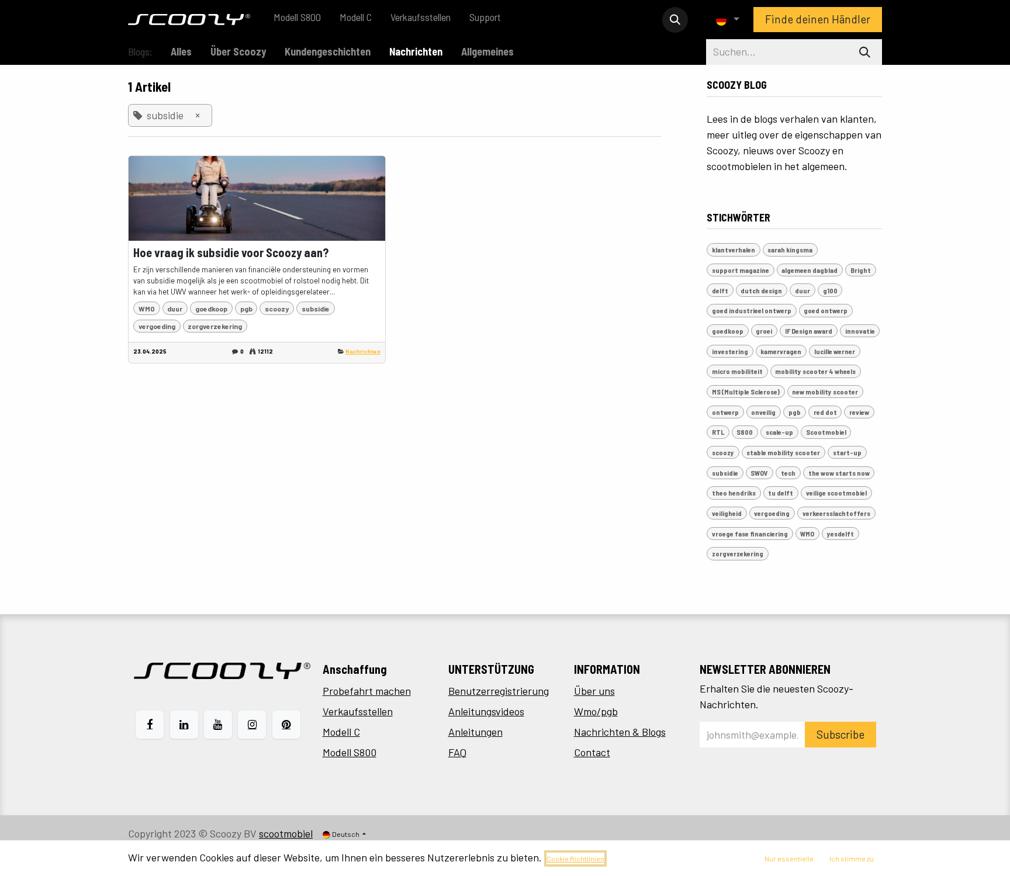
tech (788, 473)
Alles (181, 51)
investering (730, 351)
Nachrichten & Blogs (620, 731)
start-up (847, 452)
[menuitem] (297, 19)
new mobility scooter (825, 391)
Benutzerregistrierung (498, 690)
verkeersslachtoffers (836, 513)
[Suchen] (865, 52)
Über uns (594, 690)
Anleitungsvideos (486, 711)
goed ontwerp (826, 310)
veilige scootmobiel (836, 493)
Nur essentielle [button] (789, 858)
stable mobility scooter (783, 452)
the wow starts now (839, 473)
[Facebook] (150, 725)
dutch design (761, 290)
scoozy (277, 308)
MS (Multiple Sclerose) (746, 391)
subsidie (316, 308)
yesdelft (840, 533)
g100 (830, 290)
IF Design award (808, 331)
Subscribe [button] (840, 734)
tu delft (780, 493)
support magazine (740, 270)
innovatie (860, 331)
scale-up (779, 432)
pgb (246, 308)
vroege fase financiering (750, 533)
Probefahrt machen (367, 690)
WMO (147, 308)
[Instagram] (252, 725)
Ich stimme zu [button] (851, 858)
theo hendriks (734, 493)
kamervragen (780, 351)
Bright (860, 270)
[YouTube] (218, 725)
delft (720, 290)
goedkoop (211, 308)
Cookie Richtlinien (575, 858)
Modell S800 (349, 752)
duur (174, 308)
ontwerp (725, 412)
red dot (825, 412)
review (859, 412)
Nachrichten (363, 351)
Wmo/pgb (596, 711)
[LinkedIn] (184, 725)
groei (764, 331)
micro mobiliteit (737, 371)
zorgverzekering (215, 326)
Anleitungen (475, 731)
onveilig (763, 412)
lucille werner (834, 351)
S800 (744, 432)
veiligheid (727, 513)
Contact (592, 752)
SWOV (759, 473)
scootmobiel (286, 833)
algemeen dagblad (809, 270)
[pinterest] (286, 725)
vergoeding (157, 326)
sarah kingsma (789, 249)
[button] (675, 20)
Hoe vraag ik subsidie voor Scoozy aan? (230, 252)
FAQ (457, 752)
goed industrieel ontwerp (751, 310)
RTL (718, 432)
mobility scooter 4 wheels (815, 371)
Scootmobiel (826, 432)
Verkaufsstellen (358, 711)
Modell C (341, 731)
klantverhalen (733, 249)
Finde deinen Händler (817, 19)
